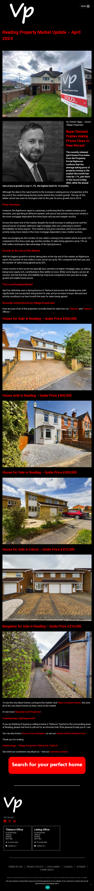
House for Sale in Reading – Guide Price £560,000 (39, 319)
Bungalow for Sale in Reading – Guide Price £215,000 (41, 626)
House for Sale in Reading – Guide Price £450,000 (39, 472)
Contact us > (12, 846)
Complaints (47, 869)
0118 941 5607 (13, 842)
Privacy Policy (35, 866)
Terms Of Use (15, 866)
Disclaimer (53, 866)
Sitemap (81, 866)
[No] (91, 884)
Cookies (68, 866)
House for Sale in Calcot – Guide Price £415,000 (38, 549)
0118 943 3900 (42, 842)
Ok (48, 887)
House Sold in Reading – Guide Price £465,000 (37, 395)
